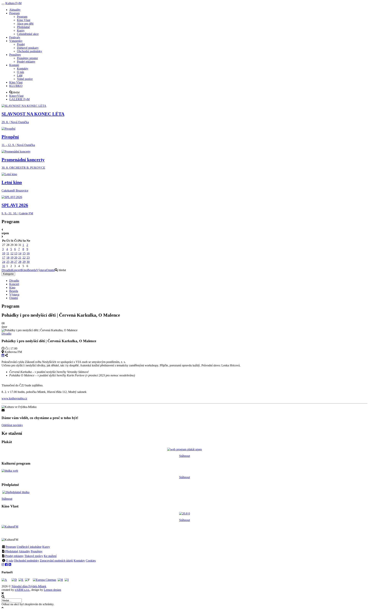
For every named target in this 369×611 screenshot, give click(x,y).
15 (24, 253)
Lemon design (52, 589)
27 (15, 261)
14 (19, 253)
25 (7, 261)
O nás (9, 560)
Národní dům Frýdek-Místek (29, 586)
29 (24, 261)
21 (19, 257)
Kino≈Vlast (16, 95)
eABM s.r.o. (22, 589)
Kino (24, 270)
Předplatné (11, 551)
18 (7, 257)
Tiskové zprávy (33, 556)
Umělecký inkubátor (29, 546)
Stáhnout (184, 455)
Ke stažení (50, 556)
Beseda (31, 270)
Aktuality (24, 551)
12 (11, 253)
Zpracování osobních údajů (56, 560)
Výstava (41, 270)
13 (15, 253)
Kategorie (8, 273)
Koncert (16, 270)
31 (3, 266)
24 (3, 261)
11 (7, 253)
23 (28, 257)
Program (11, 546)
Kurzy (46, 546)
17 (3, 257)
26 (11, 261)
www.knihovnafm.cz (14, 398)
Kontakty (79, 560)
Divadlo (6, 270)
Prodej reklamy (14, 556)
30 (28, 261)
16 (28, 253)
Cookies (91, 560)
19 (11, 257)
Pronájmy (36, 551)
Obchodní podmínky (26, 560)
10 (3, 253)
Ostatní (50, 270)
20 (15, 257)
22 (24, 257)
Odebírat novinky (12, 425)
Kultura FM (13, 3)
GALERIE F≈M (19, 99)
